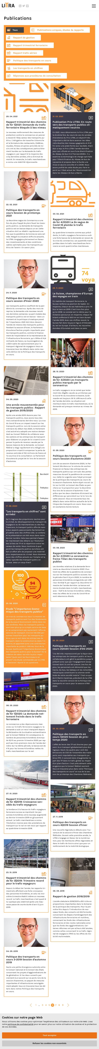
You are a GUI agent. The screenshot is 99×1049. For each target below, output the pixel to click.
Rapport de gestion (24, 37)
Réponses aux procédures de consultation (37, 75)
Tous (15, 30)
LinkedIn (20, 6)
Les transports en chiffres (28, 68)
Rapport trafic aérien (25, 53)
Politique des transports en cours (32, 60)
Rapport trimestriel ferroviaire (30, 45)
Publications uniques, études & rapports (60, 30)
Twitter (23, 6)
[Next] (68, 1006)
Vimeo (27, 6)
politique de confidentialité (20, 1024)
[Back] (30, 1006)
